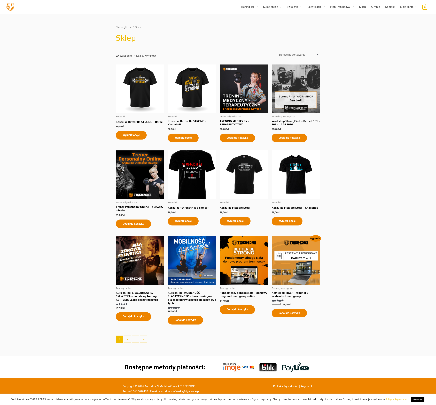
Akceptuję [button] (417, 399)
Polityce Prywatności (396, 399)
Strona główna (124, 27)
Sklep (362, 7)
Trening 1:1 (247, 7)
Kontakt (390, 7)
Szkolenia (293, 7)
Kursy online (270, 7)
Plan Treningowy (340, 7)
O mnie (375, 7)
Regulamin (306, 386)
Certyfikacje (314, 7)
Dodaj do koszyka (237, 137)
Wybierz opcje (131, 135)
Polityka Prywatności (285, 386)
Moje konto (407, 7)
